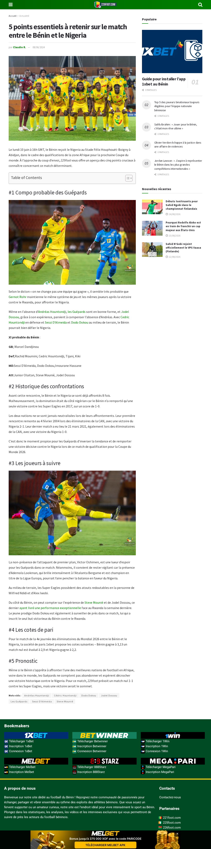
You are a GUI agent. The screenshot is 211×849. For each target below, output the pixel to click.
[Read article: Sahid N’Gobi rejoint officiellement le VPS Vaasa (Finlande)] (152, 249)
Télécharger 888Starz (91, 767)
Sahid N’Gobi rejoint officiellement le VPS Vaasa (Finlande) (183, 247)
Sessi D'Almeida (42, 701)
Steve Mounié (93, 602)
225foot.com (172, 822)
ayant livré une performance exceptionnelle (50, 608)
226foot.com (172, 827)
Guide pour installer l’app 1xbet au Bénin (164, 81)
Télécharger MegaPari (160, 767)
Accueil (12, 15)
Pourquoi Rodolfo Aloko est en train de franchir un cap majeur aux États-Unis (183, 226)
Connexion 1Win (156, 751)
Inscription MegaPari (159, 772)
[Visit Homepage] (105, 4)
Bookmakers (16, 726)
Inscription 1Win (156, 746)
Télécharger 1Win (157, 741)
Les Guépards (19, 701)
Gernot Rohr (17, 297)
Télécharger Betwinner (92, 741)
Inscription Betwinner (91, 746)
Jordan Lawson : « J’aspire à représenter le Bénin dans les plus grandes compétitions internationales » (178, 165)
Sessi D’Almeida (56, 322)
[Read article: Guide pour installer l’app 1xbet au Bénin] (172, 51)
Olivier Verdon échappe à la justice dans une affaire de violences (177, 145)
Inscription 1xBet (20, 746)
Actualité (24, 15)
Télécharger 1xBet (21, 741)
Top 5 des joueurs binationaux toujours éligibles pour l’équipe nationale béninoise (176, 106)
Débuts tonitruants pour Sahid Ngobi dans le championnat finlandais (182, 205)
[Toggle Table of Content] (126, 178)
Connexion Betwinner (91, 751)
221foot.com (172, 818)
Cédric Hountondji (65, 695)
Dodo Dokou (79, 322)
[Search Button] (200, 4)
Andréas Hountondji (52, 312)
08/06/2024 (39, 47)
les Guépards (77, 312)
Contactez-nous (170, 797)
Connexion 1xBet (20, 751)
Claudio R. (19, 47)
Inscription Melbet (21, 772)
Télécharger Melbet (21, 767)
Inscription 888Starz (90, 772)
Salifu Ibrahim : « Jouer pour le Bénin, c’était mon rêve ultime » (175, 126)
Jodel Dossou (109, 695)
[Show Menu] (11, 4)
